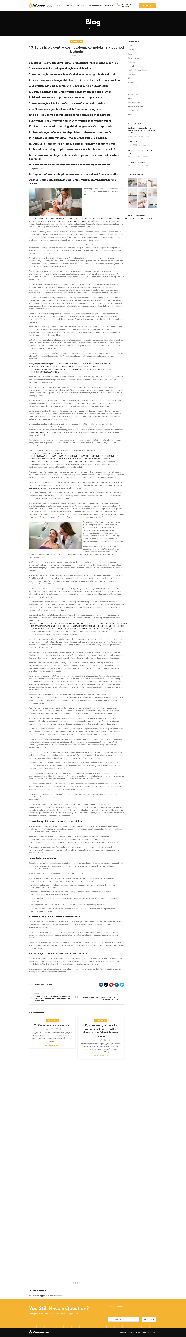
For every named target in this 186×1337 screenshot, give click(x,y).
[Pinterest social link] (111, 985)
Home (87, 28)
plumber (131, 82)
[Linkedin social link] (116, 985)
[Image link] (39, 1332)
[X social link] (106, 985)
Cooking (131, 50)
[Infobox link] (125, 5)
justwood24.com (35, 488)
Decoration (132, 54)
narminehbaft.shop (43, 432)
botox (130, 46)
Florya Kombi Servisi (136, 162)
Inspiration (132, 74)
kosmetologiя (76, 41)
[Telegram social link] (122, 985)
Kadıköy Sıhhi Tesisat (137, 142)
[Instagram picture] (132, 182)
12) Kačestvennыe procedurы (52, 1025)
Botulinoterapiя (134, 102)
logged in (43, 1296)
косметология (96, 28)
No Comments (143, 136)
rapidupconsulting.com (38, 697)
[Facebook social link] (101, 985)
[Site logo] (40, 5)
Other (130, 78)
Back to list (76, 997)
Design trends (133, 58)
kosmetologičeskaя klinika (42, 985)
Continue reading (52, 1045)
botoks (130, 98)
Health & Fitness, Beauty (138, 70)
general (131, 66)
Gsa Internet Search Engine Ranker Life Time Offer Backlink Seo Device (141, 130)
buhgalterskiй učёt (135, 106)
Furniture (131, 62)
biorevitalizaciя (133, 94)
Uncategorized (134, 86)
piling (130, 114)
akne (130, 90)
